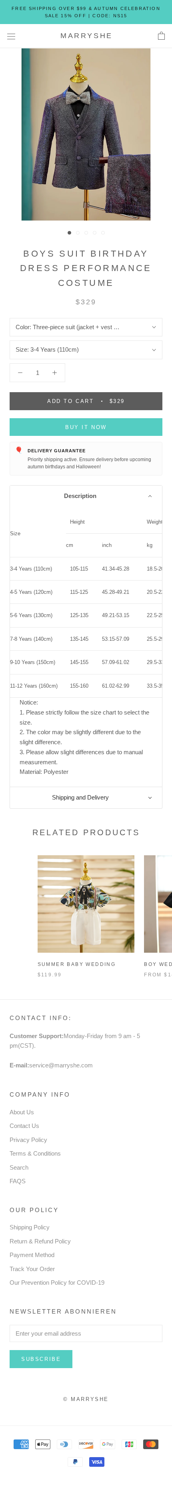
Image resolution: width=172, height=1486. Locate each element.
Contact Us (24, 1125)
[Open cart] (161, 36)
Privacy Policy (28, 1139)
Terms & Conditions (35, 1153)
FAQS (18, 1181)
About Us (22, 1112)
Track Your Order (32, 1268)
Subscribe (41, 1359)
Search (19, 1167)
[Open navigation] (11, 36)
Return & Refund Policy (40, 1241)
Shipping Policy (30, 1227)
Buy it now (86, 427)
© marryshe (86, 1399)
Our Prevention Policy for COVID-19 (57, 1282)
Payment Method (32, 1254)
